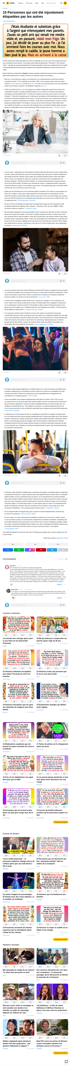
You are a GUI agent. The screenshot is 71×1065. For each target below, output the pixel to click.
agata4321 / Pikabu (62, 538)
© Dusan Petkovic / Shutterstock (10, 475)
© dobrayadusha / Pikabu (19, 225)
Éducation (39, 643)
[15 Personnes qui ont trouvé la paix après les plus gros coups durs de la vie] (18, 797)
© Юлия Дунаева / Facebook (26, 200)
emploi (23, 89)
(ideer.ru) (43, 86)
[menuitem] (21, 3)
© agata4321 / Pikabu (52, 508)
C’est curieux (6, 679)
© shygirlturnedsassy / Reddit (34, 309)
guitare (20, 83)
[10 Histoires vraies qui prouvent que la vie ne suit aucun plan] (52, 658)
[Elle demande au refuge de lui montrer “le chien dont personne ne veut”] (18, 956)
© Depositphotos (7, 155)
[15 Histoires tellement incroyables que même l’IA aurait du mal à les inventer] (18, 658)
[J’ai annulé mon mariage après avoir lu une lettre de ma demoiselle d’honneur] (18, 625)
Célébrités (5, 869)
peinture (32, 83)
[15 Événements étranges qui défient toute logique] (52, 691)
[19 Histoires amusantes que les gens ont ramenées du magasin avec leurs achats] (18, 691)
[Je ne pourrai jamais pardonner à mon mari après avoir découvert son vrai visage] (52, 763)
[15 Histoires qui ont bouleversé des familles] (52, 881)
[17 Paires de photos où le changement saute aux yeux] (52, 730)
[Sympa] (10, 3)
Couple (5, 646)
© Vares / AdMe (32, 396)
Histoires (5, 8)
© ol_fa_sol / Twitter (44, 297)
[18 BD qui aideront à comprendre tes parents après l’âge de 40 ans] (52, 625)
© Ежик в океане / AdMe (28, 514)
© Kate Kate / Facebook (12, 410)
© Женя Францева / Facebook (43, 324)
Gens (38, 676)
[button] (13, 544)
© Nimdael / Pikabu (59, 107)
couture (13, 83)
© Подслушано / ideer (11, 528)
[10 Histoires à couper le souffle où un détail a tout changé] (52, 914)
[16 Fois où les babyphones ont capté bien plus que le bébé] (18, 763)
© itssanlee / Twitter (31, 208)
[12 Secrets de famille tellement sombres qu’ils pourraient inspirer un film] (52, 797)
